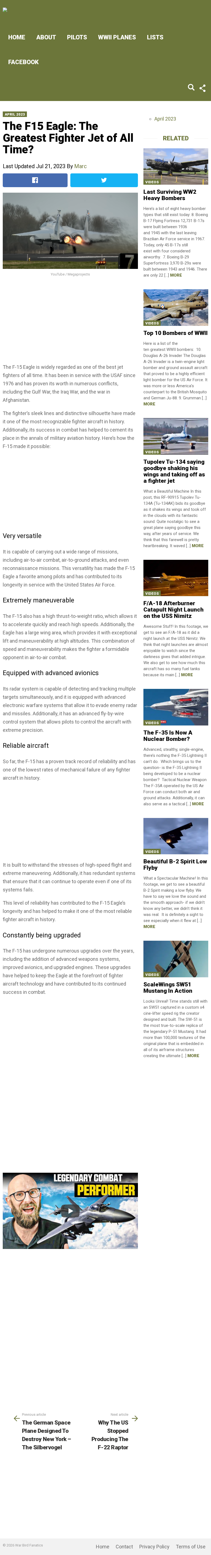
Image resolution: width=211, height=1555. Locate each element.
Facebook (23, 62)
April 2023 (15, 114)
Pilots (77, 37)
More (176, 275)
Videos (152, 182)
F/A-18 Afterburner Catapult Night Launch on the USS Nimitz (173, 609)
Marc (80, 166)
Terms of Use (191, 1546)
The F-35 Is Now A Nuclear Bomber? (167, 735)
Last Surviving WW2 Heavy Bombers (169, 195)
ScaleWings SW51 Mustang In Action (167, 987)
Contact (124, 1546)
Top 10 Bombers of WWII (175, 333)
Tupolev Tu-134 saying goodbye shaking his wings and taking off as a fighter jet (174, 471)
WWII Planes (117, 37)
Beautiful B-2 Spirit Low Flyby (175, 864)
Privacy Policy (154, 1546)
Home (16, 37)
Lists (155, 37)
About (46, 37)
